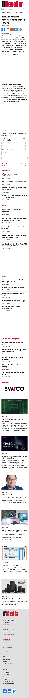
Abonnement (6, 654)
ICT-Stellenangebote (8, 683)
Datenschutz (6, 659)
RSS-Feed (6, 674)
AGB (4, 657)
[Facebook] (5, 692)
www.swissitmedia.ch (8, 634)
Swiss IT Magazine (8, 663)
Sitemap (5, 676)
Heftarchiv (5, 679)
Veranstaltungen (7, 647)
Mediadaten (6, 642)
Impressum (6, 661)
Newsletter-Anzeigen (8, 645)
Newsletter (6, 672)
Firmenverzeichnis (8, 681)
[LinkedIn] (10, 692)
